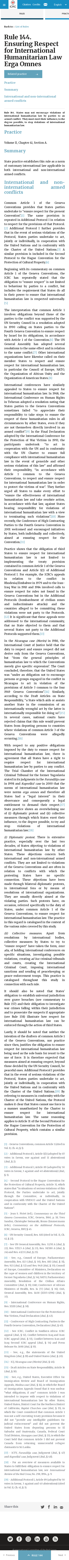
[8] (50, 378)
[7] (35, 352)
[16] (20, 738)
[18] (31, 830)
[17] (62, 805)
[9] (28, 431)
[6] (51, 340)
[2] (6, 228)
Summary (11, 89)
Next (60, 1555)
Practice (10, 82)
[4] (47, 262)
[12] (6, 617)
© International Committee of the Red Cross (34, 1549)
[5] (6, 303)
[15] (62, 713)
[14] (47, 691)
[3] (59, 249)
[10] (53, 516)
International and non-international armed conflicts (30, 98)
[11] (22, 542)
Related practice (17, 74)
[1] (22, 215)
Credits (36, 4)
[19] (57, 1091)
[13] (42, 634)
